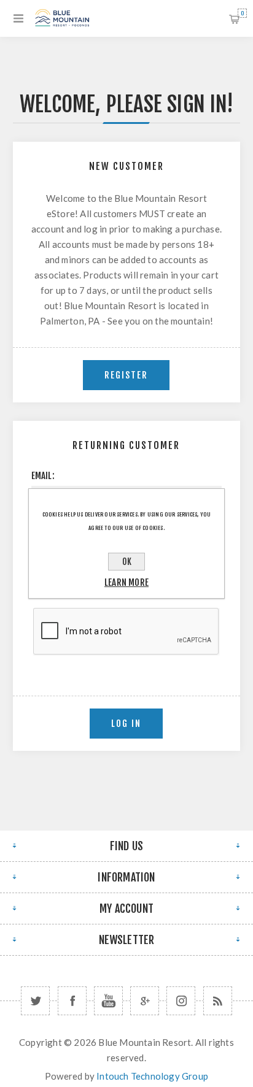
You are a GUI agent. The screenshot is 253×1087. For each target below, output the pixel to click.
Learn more (126, 582)
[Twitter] (35, 1000)
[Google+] (144, 1000)
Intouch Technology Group (152, 1075)
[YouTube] (108, 1000)
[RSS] (217, 1000)
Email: (43, 476)
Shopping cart (242, 13)
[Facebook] (72, 1000)
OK (126, 561)
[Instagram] (180, 1000)
